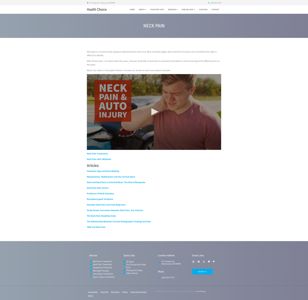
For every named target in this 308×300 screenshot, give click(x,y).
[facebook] (198, 261)
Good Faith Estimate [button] (138, 292)
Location (203, 9)
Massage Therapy (101, 270)
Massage (172, 9)
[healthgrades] (214, 261)
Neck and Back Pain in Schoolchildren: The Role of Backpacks (116, 182)
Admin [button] (90, 296)
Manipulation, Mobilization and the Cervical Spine (111, 176)
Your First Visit (157, 9)
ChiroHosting (200, 291)
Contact (215, 9)
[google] (193, 261)
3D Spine (130, 261)
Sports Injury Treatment (104, 277)
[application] (154, 112)
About (141, 9)
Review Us (202, 271)
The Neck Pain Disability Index (101, 216)
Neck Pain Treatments (97, 153)
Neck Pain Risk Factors (98, 188)
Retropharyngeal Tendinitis (100, 199)
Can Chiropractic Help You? (136, 266)
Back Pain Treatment (102, 261)
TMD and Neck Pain (96, 227)
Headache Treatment (102, 267)
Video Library (132, 273)
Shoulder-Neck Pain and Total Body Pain (106, 204)
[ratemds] (209, 261)
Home (132, 9)
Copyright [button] (104, 292)
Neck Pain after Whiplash (99, 159)
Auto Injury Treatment (103, 274)
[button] (154, 111)
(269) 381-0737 (216, 3)
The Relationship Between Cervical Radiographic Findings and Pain (119, 221)
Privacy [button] (125, 292)
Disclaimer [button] (115, 292)
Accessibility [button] (93, 292)
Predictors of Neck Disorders (100, 193)
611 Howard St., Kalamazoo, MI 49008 (102, 3)
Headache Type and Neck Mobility (103, 171)
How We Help (187, 9)
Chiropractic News (134, 270)
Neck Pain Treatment (102, 264)
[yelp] (204, 261)
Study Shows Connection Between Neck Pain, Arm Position (115, 210)
